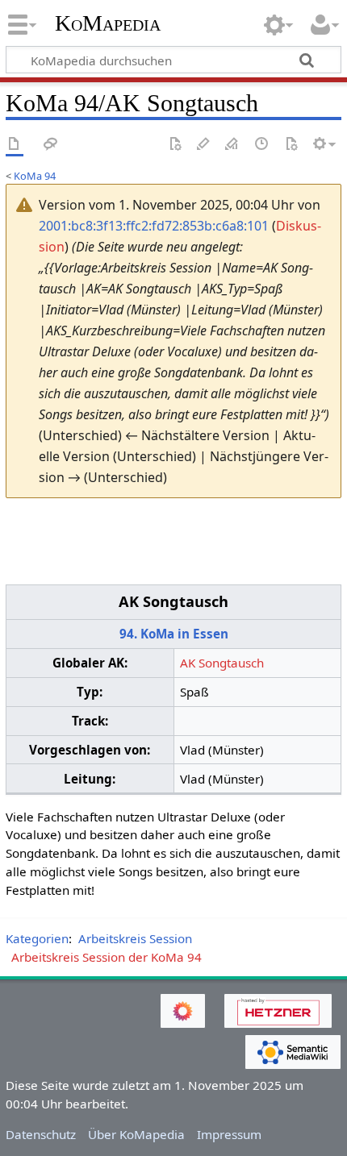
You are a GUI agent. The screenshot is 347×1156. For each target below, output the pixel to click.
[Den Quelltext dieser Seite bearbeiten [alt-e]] (232, 144)
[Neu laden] (291, 144)
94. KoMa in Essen (173, 634)
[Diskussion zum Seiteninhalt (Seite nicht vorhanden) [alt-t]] (51, 144)
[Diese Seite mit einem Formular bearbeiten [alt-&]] (175, 144)
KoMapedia (108, 23)
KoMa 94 (35, 175)
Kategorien (37, 938)
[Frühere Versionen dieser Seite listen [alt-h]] (262, 144)
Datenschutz (41, 1134)
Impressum (229, 1134)
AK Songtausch (222, 663)
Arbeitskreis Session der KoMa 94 (106, 957)
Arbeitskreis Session (135, 938)
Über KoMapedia (136, 1134)
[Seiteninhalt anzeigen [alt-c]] (14, 144)
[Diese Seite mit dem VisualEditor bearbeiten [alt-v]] (203, 144)
